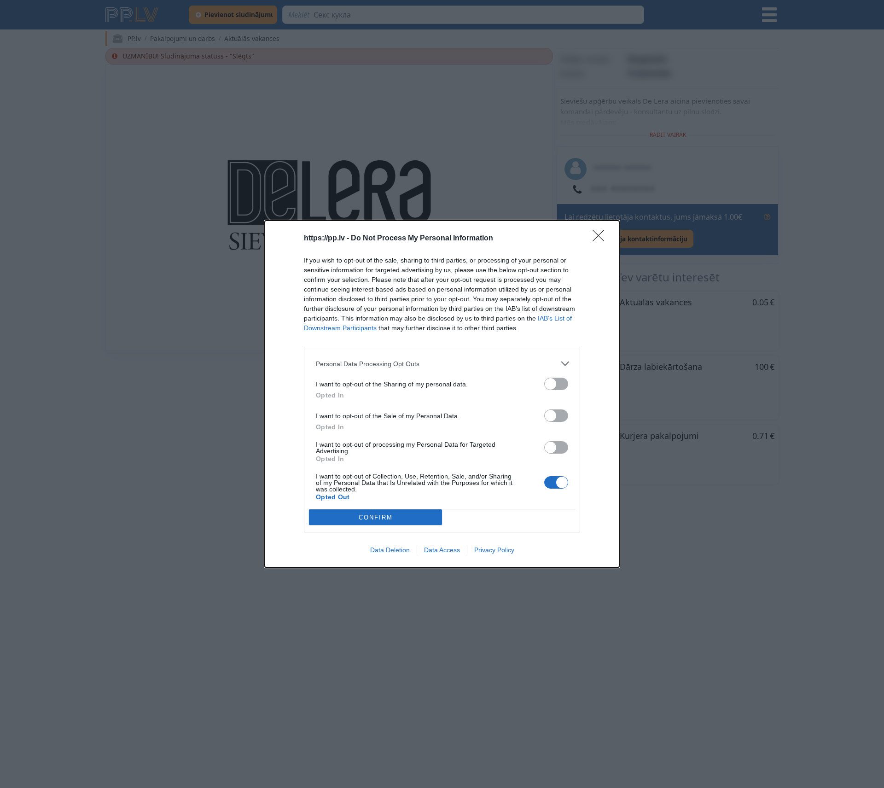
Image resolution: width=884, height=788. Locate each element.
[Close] (601, 238)
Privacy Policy (494, 550)
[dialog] (442, 394)
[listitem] (442, 363)
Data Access (442, 550)
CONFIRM (376, 517)
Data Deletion (390, 550)
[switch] (556, 384)
